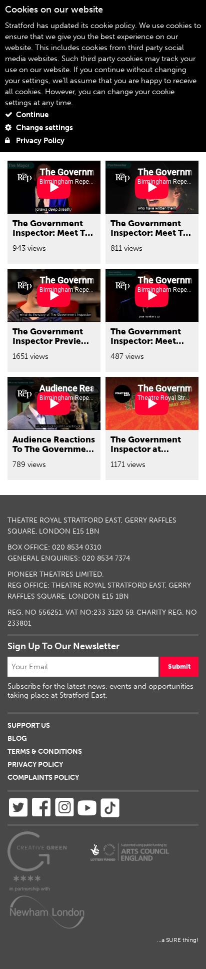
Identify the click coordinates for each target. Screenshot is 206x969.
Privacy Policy (39, 140)
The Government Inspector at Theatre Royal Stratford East (145, 453)
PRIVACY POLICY (35, 764)
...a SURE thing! (177, 939)
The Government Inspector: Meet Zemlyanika (145, 340)
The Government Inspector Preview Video (50, 340)
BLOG (17, 738)
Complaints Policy (43, 777)
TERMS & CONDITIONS (45, 751)
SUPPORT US (29, 725)
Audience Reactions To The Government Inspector (53, 448)
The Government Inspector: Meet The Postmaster (152, 232)
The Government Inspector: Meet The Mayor (54, 232)
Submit (179, 666)
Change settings (43, 127)
